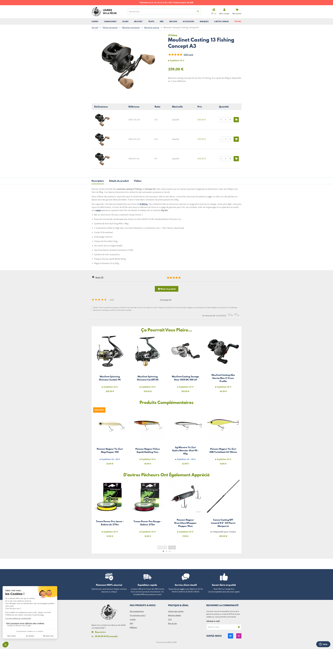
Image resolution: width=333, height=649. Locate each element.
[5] (181, 54)
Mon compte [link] (224, 14)
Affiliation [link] (133, 628)
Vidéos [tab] (137, 180)
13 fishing (143, 204)
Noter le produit (166, 288)
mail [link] (182, 589)
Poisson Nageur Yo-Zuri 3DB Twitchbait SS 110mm (223, 437)
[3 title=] (173, 277)
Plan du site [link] (172, 623)
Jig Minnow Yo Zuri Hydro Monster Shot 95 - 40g (185, 437)
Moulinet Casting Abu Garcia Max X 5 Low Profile (223, 365)
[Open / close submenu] (95, 21)
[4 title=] (176, 277)
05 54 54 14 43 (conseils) (106, 636)
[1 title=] (167, 277)
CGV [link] (170, 619)
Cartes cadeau (221, 21)
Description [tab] (98, 180)
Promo (238, 21)
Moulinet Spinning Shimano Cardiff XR (147, 365)
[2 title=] (170, 277)
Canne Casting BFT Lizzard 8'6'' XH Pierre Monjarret (223, 510)
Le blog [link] (132, 619)
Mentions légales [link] (174, 615)
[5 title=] (179, 277)
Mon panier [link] (236, 14)
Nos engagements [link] (137, 611)
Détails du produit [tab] (119, 180)
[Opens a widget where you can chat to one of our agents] (323, 644)
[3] (175, 54)
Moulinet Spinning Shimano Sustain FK (110, 365)
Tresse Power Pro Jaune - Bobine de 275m (110, 510)
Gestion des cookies (175, 611)
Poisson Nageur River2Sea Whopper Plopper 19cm (185, 510)
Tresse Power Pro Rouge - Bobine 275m (147, 510)
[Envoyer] (239, 627)
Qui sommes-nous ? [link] (138, 615)
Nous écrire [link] (100, 632)
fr (212, 14)
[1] (169, 54)
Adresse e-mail (213, 621)
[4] (178, 54)
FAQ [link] (131, 623)
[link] (230, 635)
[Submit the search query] (198, 11)
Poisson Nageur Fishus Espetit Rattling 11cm (147, 437)
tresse (98, 210)
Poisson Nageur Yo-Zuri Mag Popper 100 (110, 437)
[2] (172, 54)
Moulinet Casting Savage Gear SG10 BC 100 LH (185, 365)
